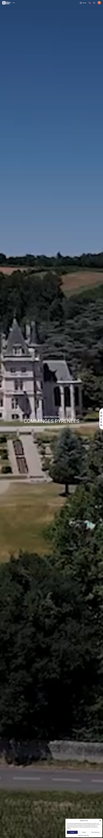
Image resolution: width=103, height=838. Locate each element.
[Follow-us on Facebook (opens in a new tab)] (101, 412)
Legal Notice (80, 835)
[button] (100, 820)
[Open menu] (99, 2)
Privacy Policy (86, 835)
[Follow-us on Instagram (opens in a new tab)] (101, 415)
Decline (84, 832)
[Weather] (101, 419)
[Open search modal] (94, 3)
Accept (72, 832)
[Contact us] (101, 425)
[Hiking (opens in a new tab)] (101, 422)
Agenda (84, 3)
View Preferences (95, 832)
